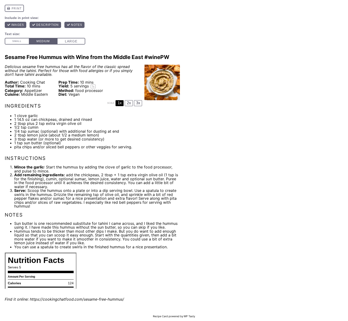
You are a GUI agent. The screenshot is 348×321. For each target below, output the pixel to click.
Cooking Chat (32, 82)
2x (129, 103)
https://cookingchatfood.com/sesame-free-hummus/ (77, 299)
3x (138, 103)
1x (120, 103)
